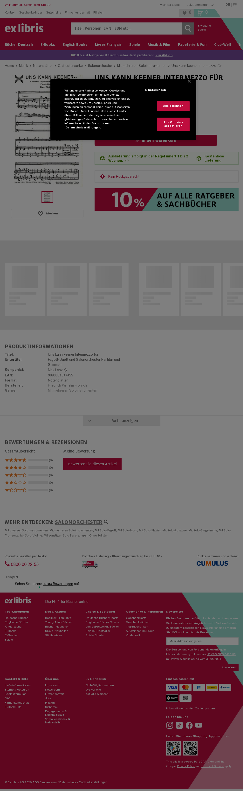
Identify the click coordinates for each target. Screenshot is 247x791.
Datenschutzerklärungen (83, 128)
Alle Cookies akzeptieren (173, 124)
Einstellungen (155, 90)
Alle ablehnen (173, 106)
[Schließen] (189, 81)
